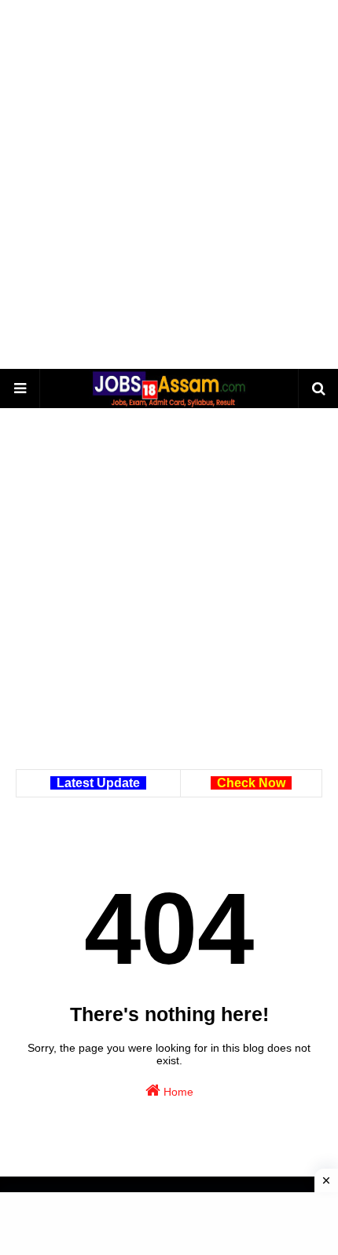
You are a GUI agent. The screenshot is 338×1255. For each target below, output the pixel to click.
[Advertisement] (169, 184)
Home (176, 1091)
